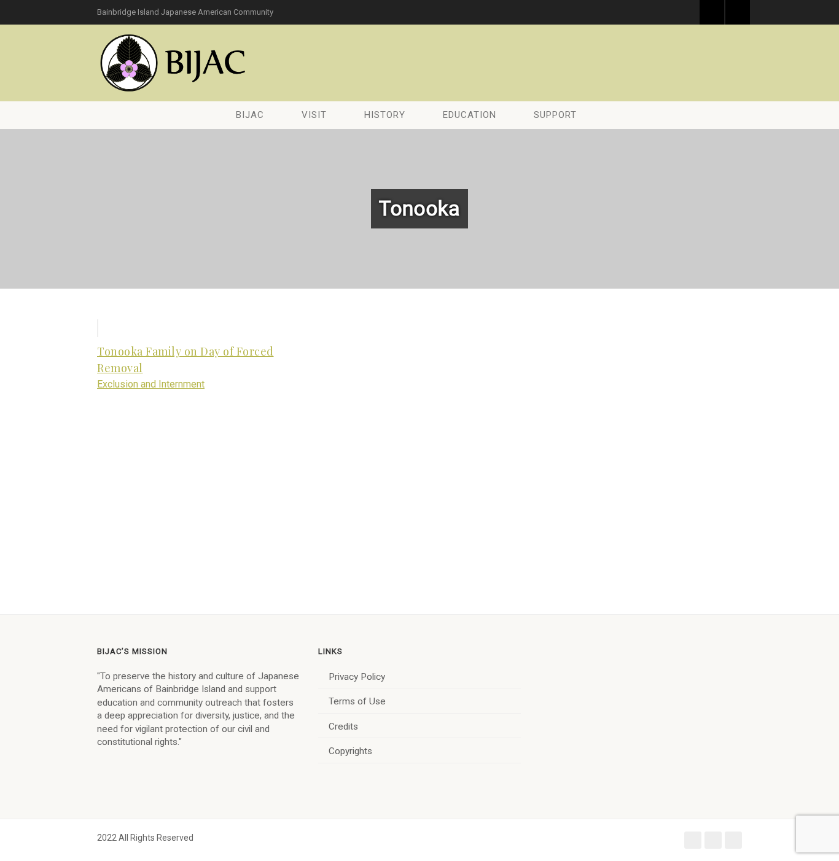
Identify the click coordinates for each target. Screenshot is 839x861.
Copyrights (350, 751)
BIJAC (250, 114)
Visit (314, 114)
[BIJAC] (174, 63)
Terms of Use (357, 701)
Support (555, 114)
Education (469, 114)
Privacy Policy (357, 676)
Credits (343, 726)
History (384, 114)
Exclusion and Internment (151, 384)
